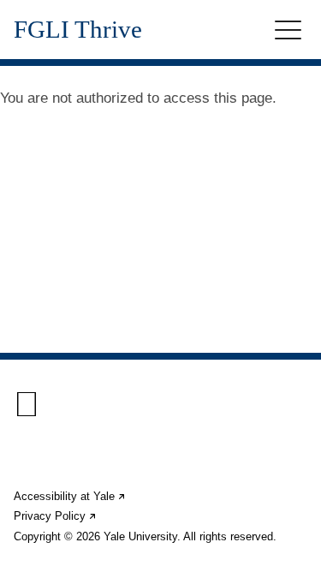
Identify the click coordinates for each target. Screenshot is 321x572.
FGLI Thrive (78, 29)
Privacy (56, 515)
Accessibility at (70, 496)
